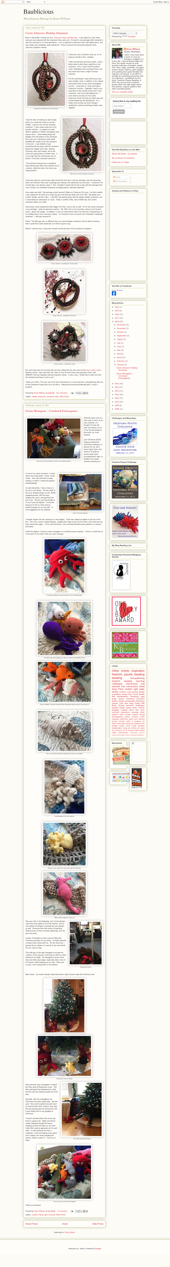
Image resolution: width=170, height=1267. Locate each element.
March (120, 357)
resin (142, 710)
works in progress (133, 721)
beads (128, 708)
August (120, 339)
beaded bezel (139, 724)
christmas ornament (135, 699)
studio (142, 717)
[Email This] (77, 393)
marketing (134, 696)
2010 (117, 402)
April (119, 354)
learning (141, 719)
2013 (117, 391)
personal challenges (135, 705)
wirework (141, 726)
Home (65, 1224)
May (119, 350)
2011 (117, 398)
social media (131, 726)
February (121, 361)
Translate (131, 36)
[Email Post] (72, 393)
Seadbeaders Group (119, 728)
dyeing (130, 730)
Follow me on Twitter (120, 162)
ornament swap (52, 397)
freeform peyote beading (128, 674)
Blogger (98, 1249)
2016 (117, 321)
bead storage (125, 714)
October (120, 332)
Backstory (140, 701)
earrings (135, 712)
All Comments (121, 181)
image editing (139, 730)
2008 (117, 409)
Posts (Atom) (70, 1232)
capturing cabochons (120, 719)
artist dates (121, 724)
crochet (34, 1215)
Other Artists (64, 397)
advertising (133, 732)
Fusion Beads (138, 694)
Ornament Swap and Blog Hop (65, 38)
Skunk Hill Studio (117, 290)
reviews (126, 735)
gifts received (49, 1215)
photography (130, 701)
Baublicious (38, 11)
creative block (127, 710)
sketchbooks (123, 733)
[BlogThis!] (79, 393)
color (121, 703)
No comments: (62, 393)
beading (117, 678)
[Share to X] (82, 393)
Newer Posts (32, 1224)
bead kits (130, 724)
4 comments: (63, 1211)
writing (124, 694)
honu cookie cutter (93, 370)
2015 (117, 384)
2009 (117, 405)
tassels (114, 721)
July (119, 343)
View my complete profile (122, 92)
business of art (121, 730)
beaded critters (118, 726)
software (134, 717)
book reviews (138, 708)
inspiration (137, 670)
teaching (140, 681)
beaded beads (118, 708)
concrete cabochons (121, 712)
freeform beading (122, 681)
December (121, 325)
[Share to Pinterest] (87, 393)
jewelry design (118, 701)
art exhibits (132, 728)
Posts (117, 177)
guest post (133, 719)
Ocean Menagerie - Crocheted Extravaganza (51, 411)
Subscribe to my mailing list (127, 101)
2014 (117, 387)
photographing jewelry (121, 717)
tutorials (122, 721)
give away (129, 703)
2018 (117, 314)
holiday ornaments (39, 397)
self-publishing (137, 678)
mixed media (120, 735)
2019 (117, 311)
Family (40, 1215)
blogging (115, 710)
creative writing (138, 714)
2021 (117, 307)
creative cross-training (128, 692)
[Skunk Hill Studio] (114, 295)
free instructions (129, 686)
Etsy (130, 694)
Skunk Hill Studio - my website (124, 154)
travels (137, 703)
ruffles (114, 733)
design (141, 692)
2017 (117, 318)
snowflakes (116, 694)
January (120, 365)
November (121, 328)
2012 (117, 394)
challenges (117, 684)
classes (115, 703)
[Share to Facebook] (84, 393)
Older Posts (97, 1224)
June (119, 346)
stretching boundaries (137, 735)
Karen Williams (133, 49)
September (122, 336)
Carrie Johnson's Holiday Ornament (47, 33)
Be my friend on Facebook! (123, 158)
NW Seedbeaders (120, 696)
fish (137, 710)
